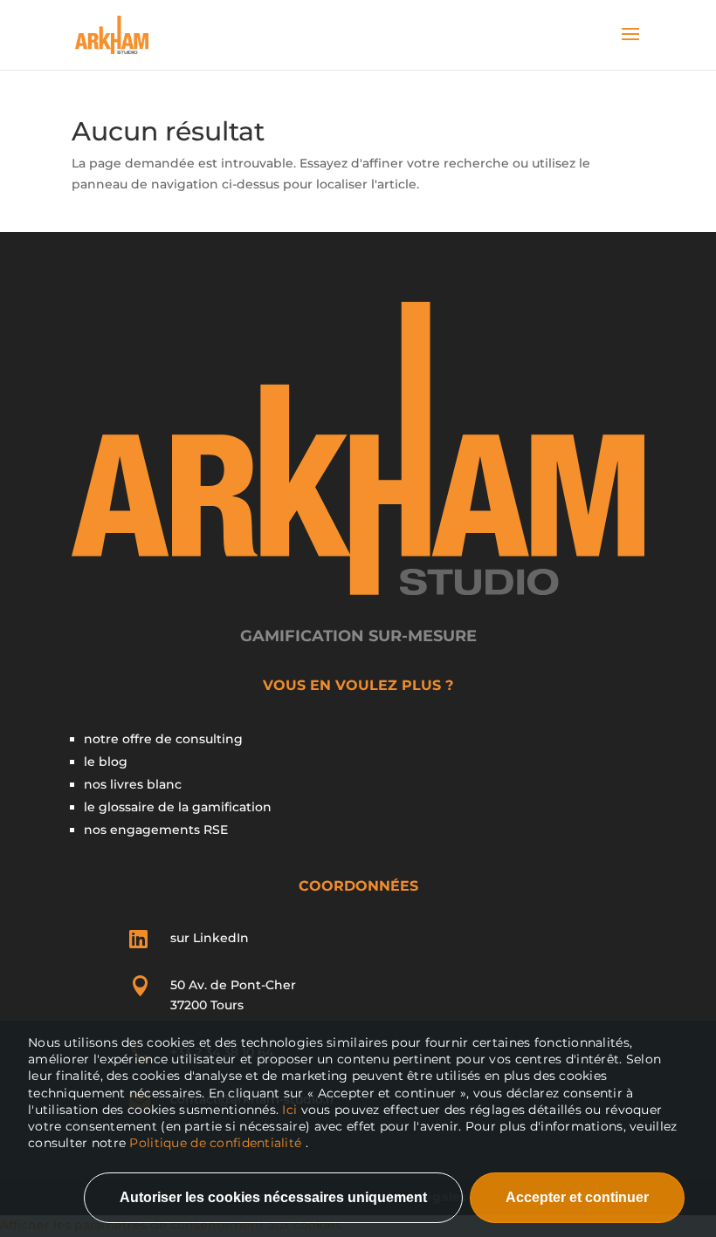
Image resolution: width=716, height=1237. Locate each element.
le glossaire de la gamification (178, 807)
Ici (291, 1109)
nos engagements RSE (156, 829)
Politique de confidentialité (215, 1143)
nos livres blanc (133, 784)
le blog (105, 761)
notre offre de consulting (163, 739)
